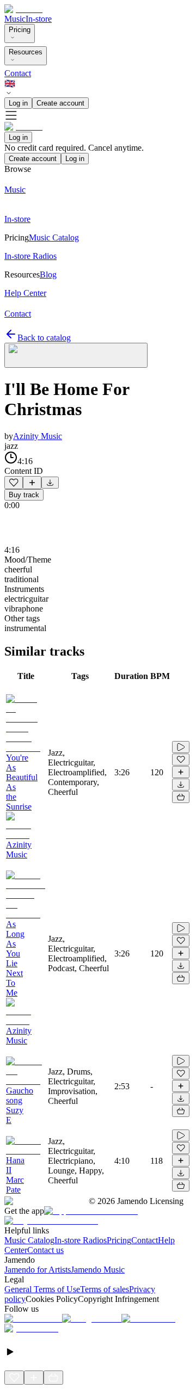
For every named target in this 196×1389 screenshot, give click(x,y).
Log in (18, 103)
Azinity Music (37, 436)
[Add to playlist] (32, 482)
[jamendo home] (23, 9)
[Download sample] (50, 483)
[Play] (76, 355)
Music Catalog (29, 1240)
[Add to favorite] (13, 482)
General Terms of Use (42, 1289)
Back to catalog (44, 337)
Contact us (45, 1250)
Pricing (19, 30)
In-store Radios (80, 1240)
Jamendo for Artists (37, 1269)
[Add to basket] (180, 797)
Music (15, 18)
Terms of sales (104, 1289)
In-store (39, 18)
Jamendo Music (98, 1269)
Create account (60, 103)
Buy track (24, 495)
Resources (25, 52)
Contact (17, 73)
